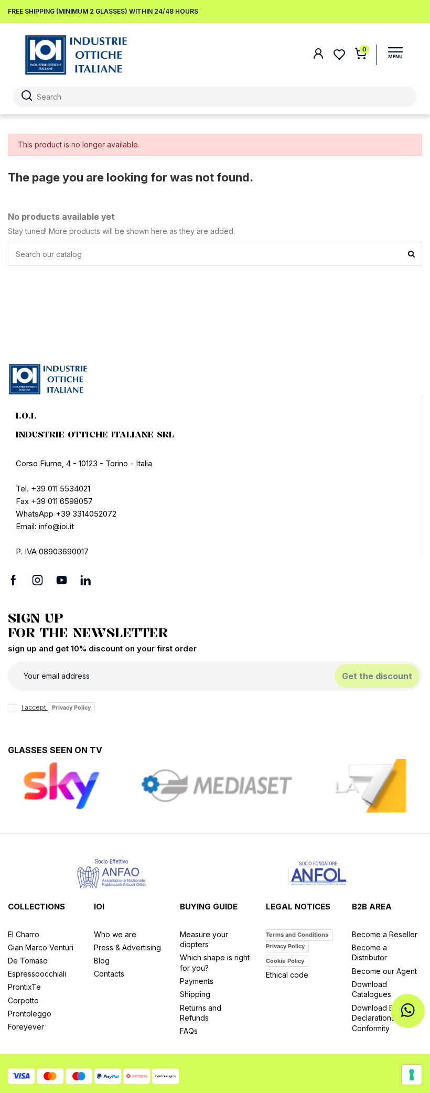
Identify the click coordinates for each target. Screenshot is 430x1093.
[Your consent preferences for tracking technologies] (412, 1075)
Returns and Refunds (200, 1013)
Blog (102, 960)
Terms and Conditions (297, 934)
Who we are (115, 934)
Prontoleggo (29, 1013)
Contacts (109, 973)
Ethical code (287, 974)
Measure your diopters (204, 939)
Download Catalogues (371, 989)
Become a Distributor (369, 952)
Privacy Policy (71, 707)
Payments (196, 981)
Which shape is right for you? (215, 962)
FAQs (189, 1030)
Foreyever (26, 1026)
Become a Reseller (384, 934)
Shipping (195, 994)
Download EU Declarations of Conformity (378, 1018)
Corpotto (23, 1000)
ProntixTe (24, 986)
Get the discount (377, 676)
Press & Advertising (127, 947)
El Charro (23, 934)
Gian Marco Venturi (40, 947)
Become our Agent (384, 971)
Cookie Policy (285, 961)
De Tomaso (28, 960)
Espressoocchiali (37, 973)
